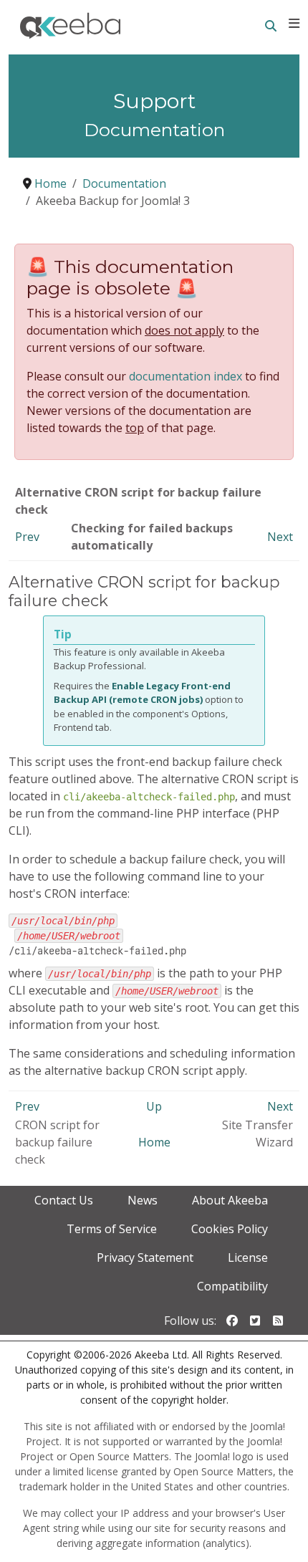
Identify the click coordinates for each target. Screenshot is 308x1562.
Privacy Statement (145, 1257)
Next (280, 537)
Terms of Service (112, 1229)
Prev (27, 537)
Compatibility (232, 1286)
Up (154, 1106)
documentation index (185, 376)
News (142, 1200)
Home (154, 1142)
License (248, 1257)
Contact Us (63, 1200)
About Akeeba (230, 1200)
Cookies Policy (229, 1229)
